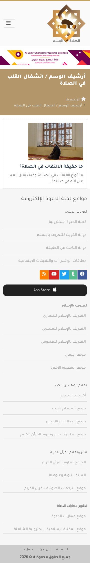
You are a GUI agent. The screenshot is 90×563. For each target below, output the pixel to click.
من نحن (45, 550)
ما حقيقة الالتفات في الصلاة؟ (51, 167)
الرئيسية (62, 550)
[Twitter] (64, 275)
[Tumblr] (73, 275)
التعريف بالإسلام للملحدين (64, 329)
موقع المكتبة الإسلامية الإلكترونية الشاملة (50, 530)
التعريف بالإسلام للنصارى (64, 316)
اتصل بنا (28, 550)
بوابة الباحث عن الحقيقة (66, 248)
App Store (42, 291)
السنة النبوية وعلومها (67, 476)
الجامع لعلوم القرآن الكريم (64, 463)
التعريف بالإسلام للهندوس (63, 342)
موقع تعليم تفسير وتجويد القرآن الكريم (53, 435)
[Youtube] (54, 275)
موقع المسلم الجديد (68, 409)
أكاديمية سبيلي (73, 396)
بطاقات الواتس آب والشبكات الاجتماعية (52, 261)
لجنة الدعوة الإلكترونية (67, 222)
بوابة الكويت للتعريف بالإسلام (61, 235)
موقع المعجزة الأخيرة (68, 368)
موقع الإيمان (75, 355)
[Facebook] (82, 275)
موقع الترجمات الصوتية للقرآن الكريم (55, 489)
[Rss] (44, 275)
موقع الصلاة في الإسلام (66, 422)
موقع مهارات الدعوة (69, 517)
